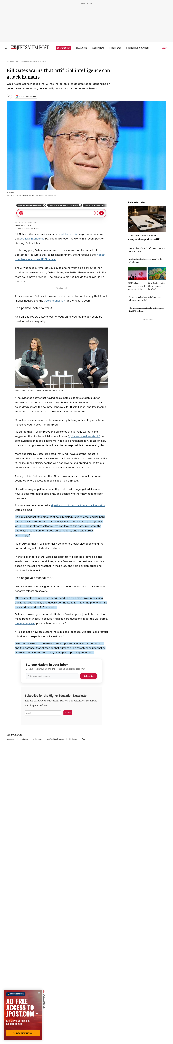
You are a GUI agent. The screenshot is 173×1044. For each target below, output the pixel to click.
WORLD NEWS (98, 48)
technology (37, 739)
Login (164, 48)
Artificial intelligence (55, 739)
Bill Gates (73, 739)
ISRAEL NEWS (81, 48)
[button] (67, 712)
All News (43, 62)
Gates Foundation (54, 300)
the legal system (25, 623)
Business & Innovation (29, 62)
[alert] (23, 1015)
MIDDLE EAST (115, 48)
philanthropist (69, 234)
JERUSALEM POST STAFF (26, 222)
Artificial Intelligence (32, 238)
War (83, 739)
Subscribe (88, 676)
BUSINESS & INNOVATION (137, 48)
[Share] (9, 96)
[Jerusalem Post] (28, 48)
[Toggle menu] (5, 48)
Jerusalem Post (12, 62)
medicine (24, 739)
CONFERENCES (63, 48)
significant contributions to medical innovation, (78, 505)
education (11, 739)
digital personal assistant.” (84, 436)
